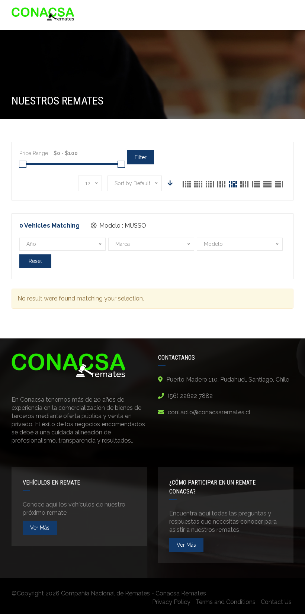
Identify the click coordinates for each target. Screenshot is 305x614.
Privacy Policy (171, 601)
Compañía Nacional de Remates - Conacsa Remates (133, 593)
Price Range (33, 153)
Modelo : (122, 225)
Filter (141, 157)
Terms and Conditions (226, 601)
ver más (39, 528)
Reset (35, 261)
